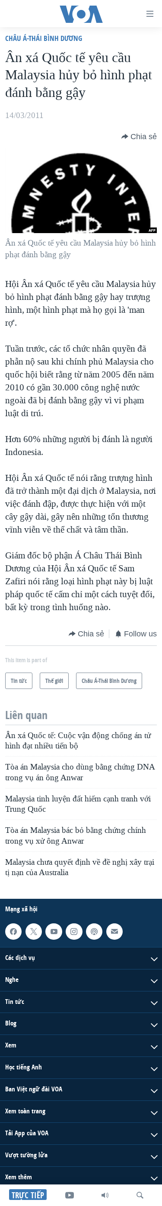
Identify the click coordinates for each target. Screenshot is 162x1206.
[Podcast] (94, 931)
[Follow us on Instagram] (74, 931)
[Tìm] (140, 1195)
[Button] (139, 136)
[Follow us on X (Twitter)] (33, 931)
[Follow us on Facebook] (13, 931)
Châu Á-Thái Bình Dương (43, 38)
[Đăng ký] (114, 931)
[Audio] (105, 1195)
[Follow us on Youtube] (53, 931)
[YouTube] (69, 1195)
